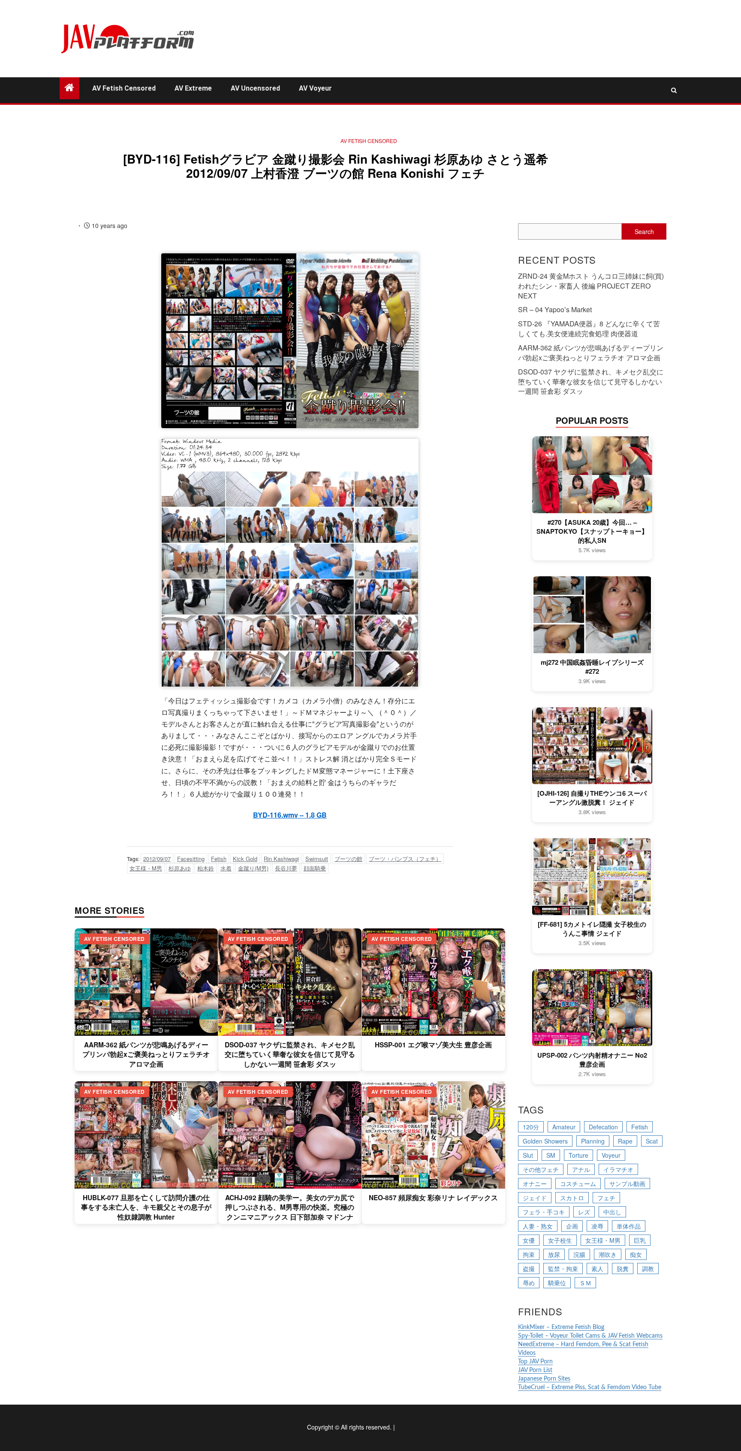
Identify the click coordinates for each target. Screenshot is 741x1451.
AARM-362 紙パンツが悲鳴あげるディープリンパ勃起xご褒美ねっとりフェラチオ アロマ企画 (146, 1054)
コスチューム (578, 1183)
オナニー (535, 1183)
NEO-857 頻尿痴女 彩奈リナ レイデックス (433, 1197)
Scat (652, 1141)
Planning (593, 1141)
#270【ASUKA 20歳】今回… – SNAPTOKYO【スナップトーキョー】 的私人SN (592, 531)
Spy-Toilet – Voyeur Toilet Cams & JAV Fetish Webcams (590, 1336)
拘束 (529, 1254)
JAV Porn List (535, 1370)
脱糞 (623, 1268)
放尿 (554, 1254)
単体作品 (629, 1226)
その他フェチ (541, 1169)
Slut (528, 1155)
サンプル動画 (627, 1183)
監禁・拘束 (563, 1268)
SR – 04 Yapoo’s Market (555, 309)
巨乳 (640, 1240)
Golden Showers (545, 1141)
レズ (584, 1212)
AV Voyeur (315, 88)
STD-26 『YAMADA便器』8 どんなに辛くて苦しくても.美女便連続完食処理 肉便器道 (589, 328)
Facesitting (191, 859)
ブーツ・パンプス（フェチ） (405, 859)
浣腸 (579, 1254)
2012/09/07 (157, 859)
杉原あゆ (180, 868)
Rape (625, 1141)
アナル (581, 1169)
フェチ (606, 1197)
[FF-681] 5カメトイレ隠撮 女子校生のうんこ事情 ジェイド (592, 929)
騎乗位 (557, 1282)
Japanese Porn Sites (544, 1379)
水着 (226, 868)
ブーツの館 (348, 859)
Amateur (563, 1126)
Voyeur (611, 1155)
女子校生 (560, 1240)
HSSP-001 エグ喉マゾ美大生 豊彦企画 (433, 1044)
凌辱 (597, 1226)
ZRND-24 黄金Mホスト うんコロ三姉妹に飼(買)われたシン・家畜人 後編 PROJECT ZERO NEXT (591, 286)
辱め (529, 1282)
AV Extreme (193, 88)
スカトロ (572, 1197)
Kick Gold (245, 859)
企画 (572, 1226)
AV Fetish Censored (124, 88)
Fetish (218, 859)
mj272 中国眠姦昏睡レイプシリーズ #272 (592, 667)
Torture (578, 1155)
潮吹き (608, 1254)
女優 (529, 1240)
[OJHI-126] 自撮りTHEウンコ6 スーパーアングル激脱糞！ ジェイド (592, 798)
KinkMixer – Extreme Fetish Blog (561, 1327)
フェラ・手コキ (544, 1212)
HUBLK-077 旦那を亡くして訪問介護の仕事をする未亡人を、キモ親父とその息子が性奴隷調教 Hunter (146, 1207)
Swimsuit (316, 859)
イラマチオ (618, 1169)
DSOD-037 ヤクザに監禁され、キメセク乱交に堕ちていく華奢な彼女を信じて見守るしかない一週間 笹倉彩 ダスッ (290, 1054)
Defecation (603, 1126)
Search (644, 231)
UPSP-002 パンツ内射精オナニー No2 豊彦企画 (592, 1060)
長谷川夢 (286, 868)
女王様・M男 (146, 868)
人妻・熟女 (538, 1226)
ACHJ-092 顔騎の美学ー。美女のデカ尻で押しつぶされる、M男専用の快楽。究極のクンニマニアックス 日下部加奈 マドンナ (289, 1207)
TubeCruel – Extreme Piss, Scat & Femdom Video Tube (589, 1387)
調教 (648, 1268)
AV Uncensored (255, 88)
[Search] (674, 90)
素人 (597, 1268)
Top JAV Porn (535, 1362)
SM (550, 1155)
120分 (531, 1126)
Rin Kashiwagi (281, 859)
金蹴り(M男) (253, 868)
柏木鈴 (205, 868)
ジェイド (535, 1197)
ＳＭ (585, 1282)
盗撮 (529, 1268)
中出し (612, 1212)
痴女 (636, 1254)
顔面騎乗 (315, 868)
